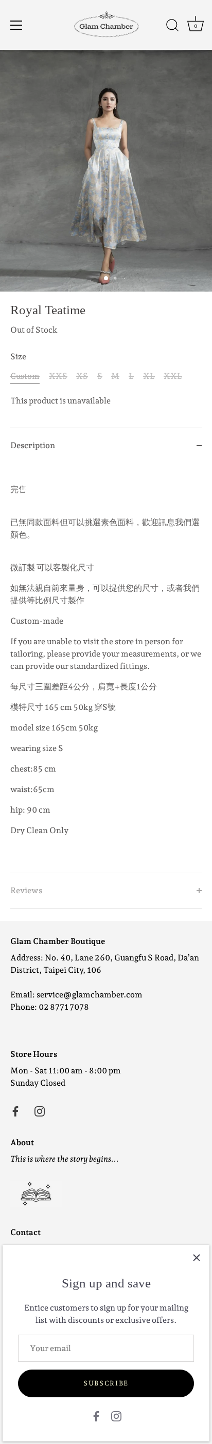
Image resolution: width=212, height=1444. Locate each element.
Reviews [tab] (26, 890)
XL (149, 376)
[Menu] (16, 25)
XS (82, 376)
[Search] (172, 26)
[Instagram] (116, 1415)
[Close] (196, 1257)
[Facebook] (96, 1415)
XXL (173, 376)
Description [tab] (32, 445)
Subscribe (106, 1383)
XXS (58, 376)
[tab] (106, 668)
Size (18, 356)
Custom (25, 376)
